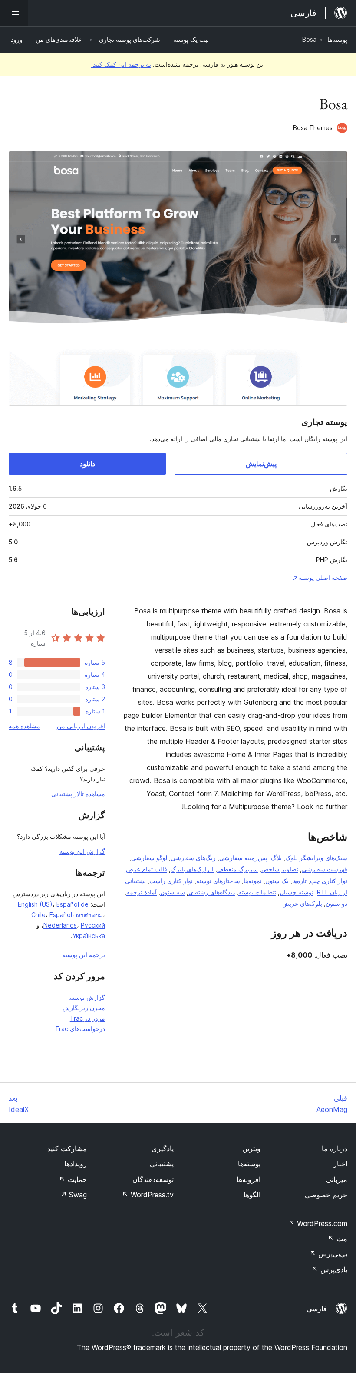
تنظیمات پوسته (257, 892)
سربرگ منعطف (237, 869)
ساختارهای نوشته (218, 880)
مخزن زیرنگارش (84, 1007)
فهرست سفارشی (324, 869)
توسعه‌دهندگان (153, 1179)
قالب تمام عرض (146, 869)
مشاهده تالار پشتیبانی (78, 793)
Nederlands (60, 925)
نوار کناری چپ (328, 880)
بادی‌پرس (329, 1269)
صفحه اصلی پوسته (323, 577)
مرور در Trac (87, 1018)
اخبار (340, 1163)
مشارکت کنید (67, 1148)
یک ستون (277, 880)
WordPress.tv (148, 1194)
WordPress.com (317, 1223)
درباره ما (334, 1148)
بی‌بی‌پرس (328, 1253)
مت (337, 1238)
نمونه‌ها (253, 880)
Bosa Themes (313, 127)
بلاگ (276, 857)
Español (60, 914)
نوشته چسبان (296, 892)
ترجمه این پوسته (83, 954)
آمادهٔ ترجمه (141, 892)
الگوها (252, 1194)
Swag (73, 1194)
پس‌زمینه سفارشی (243, 857)
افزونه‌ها (248, 1179)
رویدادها (75, 1163)
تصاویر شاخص (279, 869)
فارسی (317, 1308)
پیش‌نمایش (261, 463)
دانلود (87, 463)
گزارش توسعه (86, 997)
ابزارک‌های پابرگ (192, 869)
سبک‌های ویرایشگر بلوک (316, 857)
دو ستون (336, 903)
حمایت (73, 1179)
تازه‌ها (299, 880)
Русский (93, 925)
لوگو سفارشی (149, 857)
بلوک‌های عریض (302, 903)
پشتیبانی (162, 1163)
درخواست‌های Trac (80, 1028)
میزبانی (336, 1179)
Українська (89, 935)
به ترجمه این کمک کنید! (121, 64)
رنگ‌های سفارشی (193, 857)
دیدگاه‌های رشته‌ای (211, 892)
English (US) (35, 904)
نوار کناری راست (171, 880)
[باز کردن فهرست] (14, 13)
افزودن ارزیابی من (81, 726)
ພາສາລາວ (89, 914)
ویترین (251, 1148)
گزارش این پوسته (82, 851)
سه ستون (172, 892)
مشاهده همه (24, 726)
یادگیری (163, 1148)
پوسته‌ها (337, 39)
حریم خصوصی (326, 1194)
